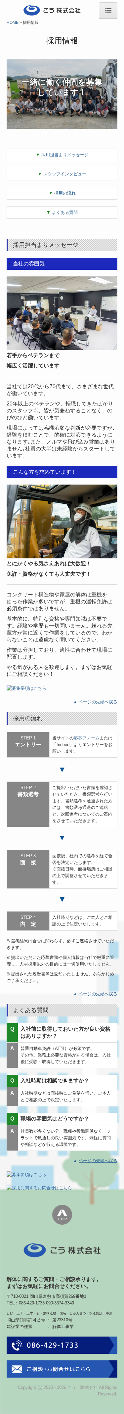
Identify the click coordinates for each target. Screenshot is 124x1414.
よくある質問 (62, 212)
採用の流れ (62, 193)
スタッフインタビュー (62, 173)
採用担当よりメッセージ (62, 154)
